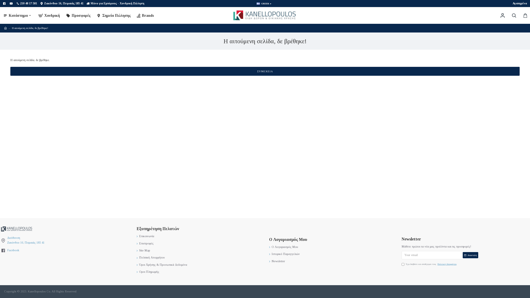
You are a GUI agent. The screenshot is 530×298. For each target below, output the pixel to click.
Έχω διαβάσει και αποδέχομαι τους (431, 264)
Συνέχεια (265, 71)
